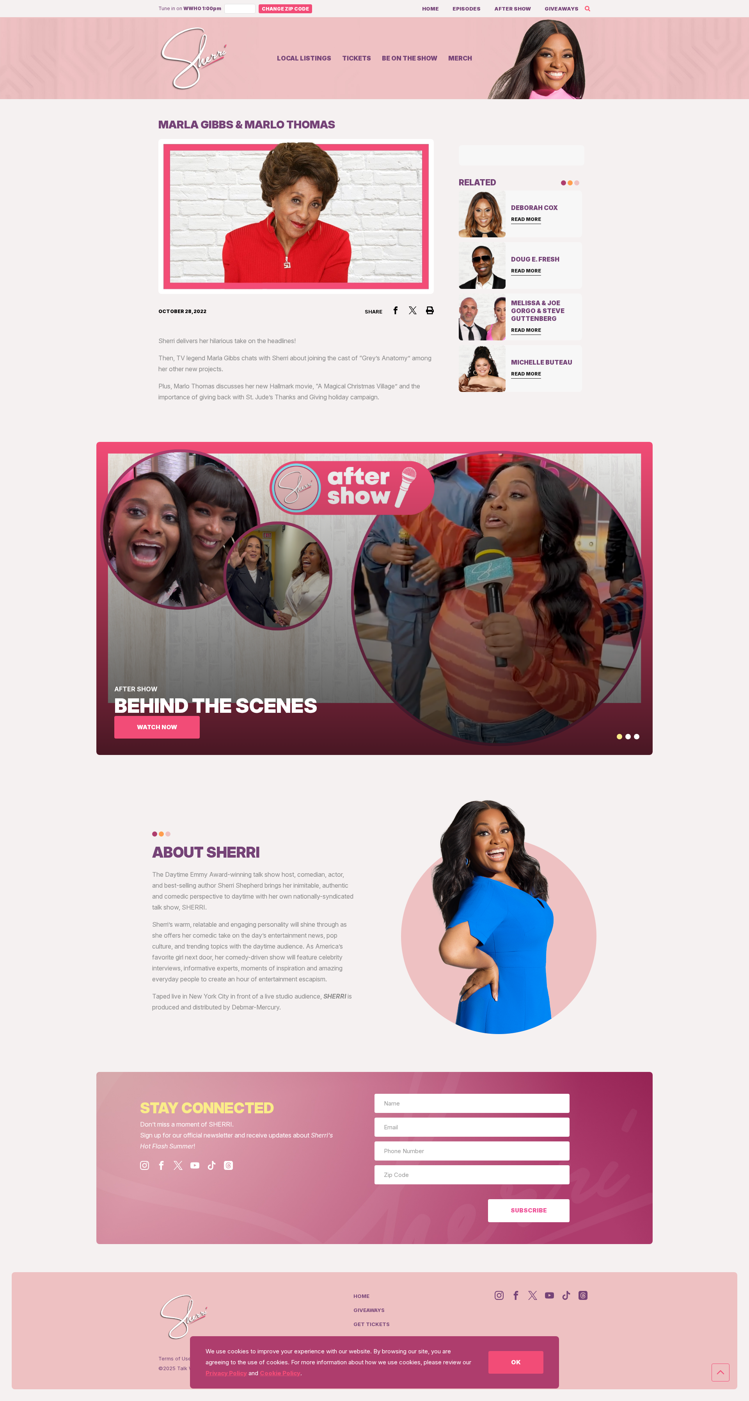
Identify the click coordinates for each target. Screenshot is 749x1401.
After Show (512, 8)
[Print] (430, 310)
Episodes (467, 8)
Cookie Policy (280, 1373)
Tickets (356, 58)
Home (430, 8)
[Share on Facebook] (395, 310)
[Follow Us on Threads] (228, 1165)
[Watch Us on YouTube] (194, 1165)
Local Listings (304, 58)
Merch (460, 58)
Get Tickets (371, 1324)
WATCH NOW (157, 727)
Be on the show (409, 58)
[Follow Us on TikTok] (211, 1165)
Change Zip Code (285, 9)
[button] (619, 736)
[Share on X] (413, 310)
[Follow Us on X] (178, 1165)
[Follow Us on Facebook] (161, 1165)
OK (516, 1362)
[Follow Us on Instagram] (144, 1165)
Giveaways (562, 8)
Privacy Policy (226, 1373)
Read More (526, 219)
